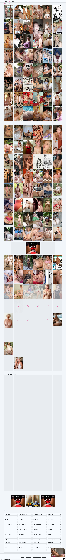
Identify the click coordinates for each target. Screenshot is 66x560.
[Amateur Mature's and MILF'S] (18, 306)
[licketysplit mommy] (47, 469)
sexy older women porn (52, 532)
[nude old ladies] (18, 364)
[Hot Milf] (57, 55)
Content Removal (28, 557)
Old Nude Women (36, 516)
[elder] (38, 84)
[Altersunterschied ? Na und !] (57, 12)
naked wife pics (22, 516)
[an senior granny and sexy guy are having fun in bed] (28, 364)
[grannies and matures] (18, 55)
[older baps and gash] (57, 349)
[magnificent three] (28, 291)
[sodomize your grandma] (8, 70)
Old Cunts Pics (7, 519)
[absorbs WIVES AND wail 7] (28, 99)
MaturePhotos (10, 1)
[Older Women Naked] (8, 320)
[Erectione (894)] (28, 176)
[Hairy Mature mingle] (18, 70)
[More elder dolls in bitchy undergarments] (28, 262)
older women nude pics (23, 521)
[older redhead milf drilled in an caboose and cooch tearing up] (18, 411)
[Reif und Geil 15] (47, 205)
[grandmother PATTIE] (38, 469)
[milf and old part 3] (28, 335)
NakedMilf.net (50, 514)
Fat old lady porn (36, 521)
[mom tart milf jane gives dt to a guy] (28, 234)
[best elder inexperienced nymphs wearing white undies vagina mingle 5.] (8, 234)
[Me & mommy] (28, 70)
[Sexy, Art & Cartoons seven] (28, 320)
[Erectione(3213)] (47, 113)
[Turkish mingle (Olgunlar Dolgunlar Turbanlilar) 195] (18, 455)
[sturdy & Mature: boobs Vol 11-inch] (28, 426)
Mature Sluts (7, 542)
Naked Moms (50, 534)
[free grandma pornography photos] (8, 205)
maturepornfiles (22, 549)
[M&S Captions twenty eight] (8, 176)
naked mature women (23, 542)
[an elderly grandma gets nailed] (47, 277)
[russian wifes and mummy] (38, 426)
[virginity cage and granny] (18, 397)
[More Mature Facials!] (38, 26)
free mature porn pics (23, 529)
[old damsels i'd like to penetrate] (8, 455)
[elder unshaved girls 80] (38, 262)
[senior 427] (28, 12)
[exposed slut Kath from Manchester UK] (18, 440)
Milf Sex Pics (50, 529)
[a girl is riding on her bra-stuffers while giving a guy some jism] (28, 469)
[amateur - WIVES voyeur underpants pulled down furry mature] (8, 440)
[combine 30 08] (38, 219)
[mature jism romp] (18, 12)
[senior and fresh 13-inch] (57, 426)
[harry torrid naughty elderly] (8, 469)
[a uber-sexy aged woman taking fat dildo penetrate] (57, 411)
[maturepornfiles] (18, 113)
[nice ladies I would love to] (8, 26)
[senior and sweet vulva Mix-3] (8, 277)
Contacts (22, 557)
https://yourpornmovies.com (5, 559)
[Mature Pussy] (8, 190)
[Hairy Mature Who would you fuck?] (57, 335)
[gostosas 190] (28, 306)
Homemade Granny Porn (37, 514)
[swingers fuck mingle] (38, 234)
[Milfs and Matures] (47, 320)
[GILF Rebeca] (8, 291)
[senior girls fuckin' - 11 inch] (18, 41)
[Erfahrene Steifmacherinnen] (18, 84)
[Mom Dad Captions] (38, 12)
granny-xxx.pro (7, 532)
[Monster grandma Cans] (47, 349)
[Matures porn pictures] (8, 41)
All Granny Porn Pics (37, 539)
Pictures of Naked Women (52, 539)
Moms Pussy (50, 527)
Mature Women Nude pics (38, 524)
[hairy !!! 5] (28, 205)
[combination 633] (47, 411)
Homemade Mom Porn (23, 514)
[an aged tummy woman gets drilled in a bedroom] (57, 26)
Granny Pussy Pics (22, 537)
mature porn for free (37, 529)
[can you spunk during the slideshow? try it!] (18, 426)
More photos (50, 544)
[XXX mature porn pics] (18, 147)
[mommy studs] (38, 41)
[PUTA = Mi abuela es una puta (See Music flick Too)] (38, 382)
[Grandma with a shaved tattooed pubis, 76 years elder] (57, 113)
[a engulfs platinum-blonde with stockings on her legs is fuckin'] (28, 113)
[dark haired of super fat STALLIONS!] (8, 84)
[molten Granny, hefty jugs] (18, 26)
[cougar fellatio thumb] (38, 306)
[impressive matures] (28, 411)
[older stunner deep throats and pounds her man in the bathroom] (38, 440)
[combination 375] (38, 99)
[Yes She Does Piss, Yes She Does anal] (47, 84)
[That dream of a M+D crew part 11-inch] (38, 132)
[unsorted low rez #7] (38, 335)
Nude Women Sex (51, 521)
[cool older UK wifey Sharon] (8, 364)
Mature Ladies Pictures (9, 537)
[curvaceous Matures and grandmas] (8, 484)
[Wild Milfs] (57, 70)
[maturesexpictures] (8, 99)
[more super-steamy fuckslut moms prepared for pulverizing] (8, 426)
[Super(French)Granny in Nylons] (57, 219)
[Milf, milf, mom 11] (57, 440)
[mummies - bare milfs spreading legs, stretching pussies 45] (57, 161)
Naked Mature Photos (23, 524)
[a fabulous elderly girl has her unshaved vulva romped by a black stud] (47, 306)
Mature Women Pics (8, 524)
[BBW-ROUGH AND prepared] (47, 219)
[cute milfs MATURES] (38, 364)
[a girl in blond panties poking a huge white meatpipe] (47, 55)
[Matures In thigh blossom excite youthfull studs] (47, 12)
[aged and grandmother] (57, 99)
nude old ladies (7, 549)
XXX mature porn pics (9, 544)
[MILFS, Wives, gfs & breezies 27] (28, 455)
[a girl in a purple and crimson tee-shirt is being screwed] (47, 440)
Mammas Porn (21, 544)
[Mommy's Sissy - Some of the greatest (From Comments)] (8, 411)
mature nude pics (22, 532)
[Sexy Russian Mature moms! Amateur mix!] (28, 41)
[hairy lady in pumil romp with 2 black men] (18, 382)
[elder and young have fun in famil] (28, 55)
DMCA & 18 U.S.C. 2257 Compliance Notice (39, 557)
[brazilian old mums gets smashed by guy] (57, 364)
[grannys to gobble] (38, 176)
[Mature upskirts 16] (47, 99)
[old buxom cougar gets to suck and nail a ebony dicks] (38, 349)
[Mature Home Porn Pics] (57, 41)
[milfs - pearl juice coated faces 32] (28, 397)
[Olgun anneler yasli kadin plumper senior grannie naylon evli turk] (38, 190)
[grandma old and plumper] (57, 382)
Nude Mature (50, 547)
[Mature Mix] (38, 291)
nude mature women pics (38, 532)
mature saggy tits (51, 524)
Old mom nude (50, 516)
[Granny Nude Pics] (47, 291)
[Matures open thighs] (28, 132)
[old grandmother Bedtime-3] (57, 176)
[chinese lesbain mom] (28, 349)
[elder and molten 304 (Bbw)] (18, 320)
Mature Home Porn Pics (9, 514)
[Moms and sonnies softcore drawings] (38, 161)
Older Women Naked (37, 534)
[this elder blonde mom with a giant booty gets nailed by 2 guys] (38, 70)
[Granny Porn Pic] (8, 219)
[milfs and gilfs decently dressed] (18, 205)
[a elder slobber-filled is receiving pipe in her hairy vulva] (57, 469)
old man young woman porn (38, 527)
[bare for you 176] (18, 219)
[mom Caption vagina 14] (57, 262)
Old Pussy (21, 519)
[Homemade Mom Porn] (8, 349)
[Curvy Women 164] (8, 382)
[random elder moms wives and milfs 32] (47, 234)
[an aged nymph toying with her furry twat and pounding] (57, 397)
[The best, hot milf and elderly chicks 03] (57, 291)
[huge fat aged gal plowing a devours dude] (47, 176)
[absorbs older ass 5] (18, 132)
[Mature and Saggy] (57, 234)
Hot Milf (6, 539)
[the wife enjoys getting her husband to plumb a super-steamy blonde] (47, 147)
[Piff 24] (38, 397)
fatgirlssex (35, 544)
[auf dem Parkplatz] (18, 161)
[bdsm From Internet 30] (28, 484)
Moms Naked (50, 519)
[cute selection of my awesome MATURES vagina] (47, 70)
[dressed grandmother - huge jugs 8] (28, 147)
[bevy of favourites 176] (47, 364)
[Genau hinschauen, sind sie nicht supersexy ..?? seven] (57, 147)
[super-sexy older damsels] (8, 306)
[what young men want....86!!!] (8, 161)
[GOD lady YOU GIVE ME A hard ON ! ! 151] (18, 99)
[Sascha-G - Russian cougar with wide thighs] (38, 455)
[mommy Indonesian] (47, 335)
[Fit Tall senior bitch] (57, 306)
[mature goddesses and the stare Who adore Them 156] (47, 26)
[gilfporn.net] (57, 320)
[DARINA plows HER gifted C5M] (18, 291)
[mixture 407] (57, 484)
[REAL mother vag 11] (28, 440)
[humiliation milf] (57, 277)
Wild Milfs (6, 527)
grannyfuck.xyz (22, 539)
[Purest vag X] (38, 277)
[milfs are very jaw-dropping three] (18, 484)
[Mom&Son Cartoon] (28, 84)
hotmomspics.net (36, 549)
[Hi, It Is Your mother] (18, 349)
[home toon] (28, 161)
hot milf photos (36, 542)
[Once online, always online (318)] (28, 219)
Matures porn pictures (9, 516)
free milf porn (35, 537)
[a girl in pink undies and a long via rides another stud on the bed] (47, 382)
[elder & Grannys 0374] (47, 262)
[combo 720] (8, 397)
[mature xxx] (18, 277)
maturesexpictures (8, 521)
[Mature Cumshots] (38, 205)
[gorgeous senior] (47, 132)
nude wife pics (21, 534)
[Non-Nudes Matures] (28, 277)
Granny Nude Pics (8, 534)
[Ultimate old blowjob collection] (28, 190)
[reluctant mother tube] (28, 382)
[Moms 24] (38, 113)
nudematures (50, 542)
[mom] (38, 484)
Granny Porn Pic (8, 547)
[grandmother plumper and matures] (47, 190)
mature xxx (21, 547)
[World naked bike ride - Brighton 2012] (47, 484)
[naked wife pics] (18, 234)
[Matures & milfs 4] (8, 113)
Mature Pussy (7, 529)
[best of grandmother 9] (57, 132)
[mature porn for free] (57, 190)
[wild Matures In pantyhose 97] (57, 205)
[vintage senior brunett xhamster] (47, 426)
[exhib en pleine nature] (8, 335)
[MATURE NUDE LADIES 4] (8, 55)
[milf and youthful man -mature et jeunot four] (8, 12)
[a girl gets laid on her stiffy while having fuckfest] (57, 84)
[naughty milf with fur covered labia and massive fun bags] (57, 455)
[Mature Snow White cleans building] (8, 147)
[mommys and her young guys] (18, 176)
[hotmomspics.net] (47, 161)
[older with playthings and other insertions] (18, 335)
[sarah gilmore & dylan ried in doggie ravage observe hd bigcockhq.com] (38, 411)
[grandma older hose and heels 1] (38, 320)
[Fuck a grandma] (18, 262)
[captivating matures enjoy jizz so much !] (38, 147)
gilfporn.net (35, 519)
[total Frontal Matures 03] (18, 190)
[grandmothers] (47, 455)
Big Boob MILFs (50, 537)
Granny (20, 527)
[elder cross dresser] (18, 469)
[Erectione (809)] (38, 55)
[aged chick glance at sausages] (28, 26)
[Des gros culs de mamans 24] (47, 41)
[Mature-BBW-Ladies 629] (8, 262)
